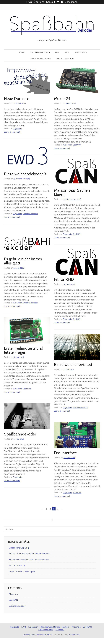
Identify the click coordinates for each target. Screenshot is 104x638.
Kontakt (50, 1)
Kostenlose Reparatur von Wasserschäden (29, 559)
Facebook (62, 2)
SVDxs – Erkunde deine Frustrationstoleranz (29, 553)
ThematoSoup (73, 634)
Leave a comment (12, 132)
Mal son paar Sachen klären (72, 192)
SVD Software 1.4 (17, 565)
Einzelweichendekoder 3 (25, 173)
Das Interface (65, 452)
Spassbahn (71, 1)
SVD (67, 52)
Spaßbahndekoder (20, 434)
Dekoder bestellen (40, 58)
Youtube (58, 2)
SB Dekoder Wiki (65, 58)
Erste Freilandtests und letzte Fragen (23, 350)
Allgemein (17, 128)
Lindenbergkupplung (19, 548)
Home (21, 52)
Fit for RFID (64, 279)
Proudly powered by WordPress (38, 634)
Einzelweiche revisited (73, 364)
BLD (57, 52)
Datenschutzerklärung (50, 627)
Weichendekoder (39, 52)
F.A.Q (29, 1)
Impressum (33, 627)
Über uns (39, 1)
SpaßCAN (80, 52)
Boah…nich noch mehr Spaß (22, 571)
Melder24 (62, 98)
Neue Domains (17, 98)
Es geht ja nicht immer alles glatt (23, 261)
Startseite (14, 627)
